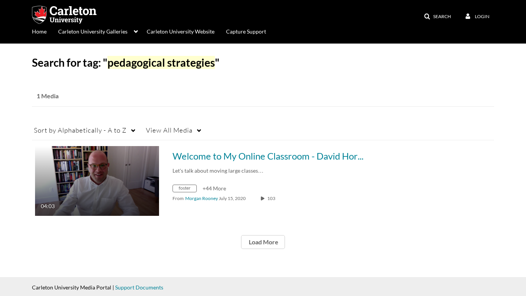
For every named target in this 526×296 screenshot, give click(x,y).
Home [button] (39, 31)
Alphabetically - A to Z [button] (80, 130)
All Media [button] (169, 130)
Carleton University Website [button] (180, 31)
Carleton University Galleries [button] (92, 31)
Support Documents (139, 287)
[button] (437, 17)
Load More (263, 242)
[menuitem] (45, 31)
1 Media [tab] (48, 95)
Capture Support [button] (246, 31)
